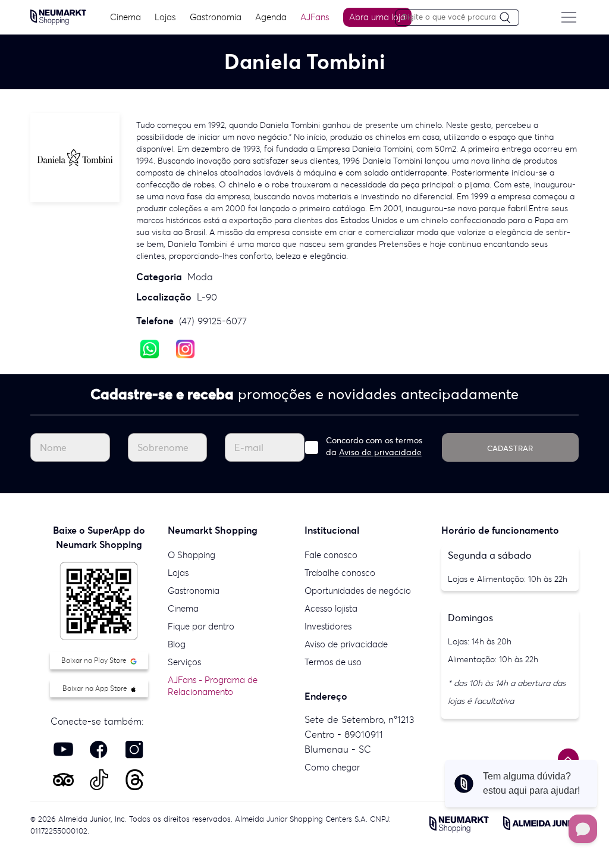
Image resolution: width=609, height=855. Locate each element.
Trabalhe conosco (339, 572)
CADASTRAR (510, 448)
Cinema (125, 17)
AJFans (314, 17)
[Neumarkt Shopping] (58, 16)
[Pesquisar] (509, 18)
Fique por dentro (201, 626)
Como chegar (332, 767)
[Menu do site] (569, 17)
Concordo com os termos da (374, 446)
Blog (177, 644)
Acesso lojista (330, 608)
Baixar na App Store (95, 688)
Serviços (184, 662)
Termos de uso (333, 662)
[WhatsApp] (149, 348)
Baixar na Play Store (94, 660)
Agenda (271, 17)
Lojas (165, 17)
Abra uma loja (377, 17)
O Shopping (191, 554)
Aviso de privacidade (380, 452)
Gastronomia (215, 17)
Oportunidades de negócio (357, 590)
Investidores (327, 626)
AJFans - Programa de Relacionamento (213, 685)
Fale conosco (330, 554)
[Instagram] (185, 348)
